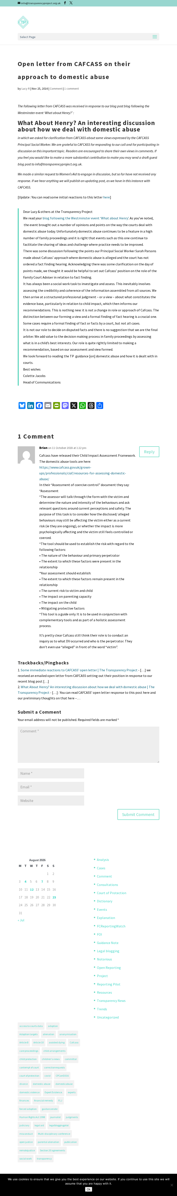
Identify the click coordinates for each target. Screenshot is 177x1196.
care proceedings (28, 1050)
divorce (23, 1083)
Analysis (103, 859)
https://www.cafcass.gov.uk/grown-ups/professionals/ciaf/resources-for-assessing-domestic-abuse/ (82, 473)
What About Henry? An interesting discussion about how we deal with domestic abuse (86, 126)
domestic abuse (41, 1083)
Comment (56, 88)
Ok (88, 1189)
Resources (104, 992)
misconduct (26, 1133)
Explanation (106, 918)
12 (31, 889)
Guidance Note (108, 943)
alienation (48, 1034)
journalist (55, 1117)
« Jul (21, 920)
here (106, 197)
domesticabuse (64, 1083)
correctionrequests (54, 1067)
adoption (53, 1026)
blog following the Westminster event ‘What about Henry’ (85, 218)
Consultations (107, 884)
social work (25, 1158)
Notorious (104, 959)
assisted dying (57, 1042)
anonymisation (67, 1034)
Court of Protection (111, 893)
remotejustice (27, 1150)
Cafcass (74, 1042)
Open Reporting (109, 967)
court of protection (29, 1075)
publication (70, 1142)
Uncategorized (108, 1017)
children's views (51, 1059)
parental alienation (48, 1142)
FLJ (60, 1100)
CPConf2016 (62, 1075)
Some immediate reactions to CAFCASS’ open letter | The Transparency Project (79, 670)
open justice (26, 1142)
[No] (171, 1185)
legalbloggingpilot (59, 1125)
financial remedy (43, 1100)
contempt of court (29, 1067)
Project (102, 976)
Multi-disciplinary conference (54, 1133)
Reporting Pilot (108, 984)
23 (54, 897)
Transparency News (111, 1000)
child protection (28, 1059)
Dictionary (104, 901)
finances (24, 1100)
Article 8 (23, 1042)
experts (72, 1092)
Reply (149, 451)
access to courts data (31, 1026)
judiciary (24, 1125)
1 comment (71, 88)
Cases (101, 868)
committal (71, 1059)
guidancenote (49, 1108)
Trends (102, 1009)
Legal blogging (108, 951)
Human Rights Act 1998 (32, 1117)
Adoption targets (28, 1034)
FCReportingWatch (111, 926)
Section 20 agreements (52, 1150)
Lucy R (26, 88)
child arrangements (54, 1050)
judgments (72, 1117)
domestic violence (29, 1092)
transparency (44, 1158)
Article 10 (38, 1042)
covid (47, 1075)
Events (102, 909)
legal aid (39, 1125)
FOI (99, 934)
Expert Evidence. (54, 1092)
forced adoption (28, 1108)
